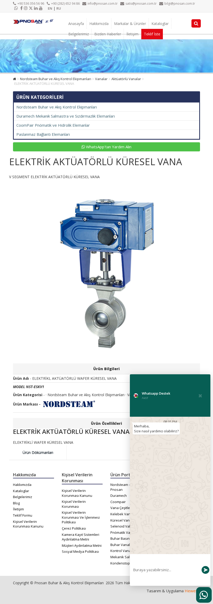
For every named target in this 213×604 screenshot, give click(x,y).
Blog (16, 503)
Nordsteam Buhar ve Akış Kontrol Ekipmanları (55, 78)
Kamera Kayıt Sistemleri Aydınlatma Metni (80, 537)
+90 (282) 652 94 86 (65, 3)
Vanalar (101, 78)
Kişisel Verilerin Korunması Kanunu (28, 524)
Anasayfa (76, 23)
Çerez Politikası (74, 528)
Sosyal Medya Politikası (80, 551)
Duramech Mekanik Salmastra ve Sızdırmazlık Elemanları (65, 116)
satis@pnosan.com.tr (141, 3)
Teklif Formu (22, 515)
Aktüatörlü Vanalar (126, 78)
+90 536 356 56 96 (30, 3)
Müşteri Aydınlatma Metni (82, 545)
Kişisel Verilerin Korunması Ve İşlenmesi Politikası (81, 517)
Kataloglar (160, 23)
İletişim (132, 33)
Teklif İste (152, 33)
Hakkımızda (99, 23)
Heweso (192, 590)
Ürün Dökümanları (38, 452)
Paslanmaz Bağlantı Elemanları (43, 134)
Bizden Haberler (107, 33)
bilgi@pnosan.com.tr (179, 3)
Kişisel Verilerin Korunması (74, 504)
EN (50, 8)
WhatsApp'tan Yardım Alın (108, 146)
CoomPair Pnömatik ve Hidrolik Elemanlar (53, 125)
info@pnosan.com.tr (103, 3)
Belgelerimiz (78, 33)
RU (58, 8)
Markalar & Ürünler (130, 23)
